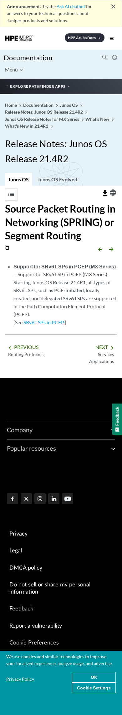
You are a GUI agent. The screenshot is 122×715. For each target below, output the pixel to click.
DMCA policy (25, 568)
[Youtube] (67, 499)
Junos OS (18, 179)
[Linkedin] (53, 499)
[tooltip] (105, 193)
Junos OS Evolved (57, 179)
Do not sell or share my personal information (49, 588)
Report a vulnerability (35, 626)
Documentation (28, 57)
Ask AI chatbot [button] (71, 6)
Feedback (21, 609)
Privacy (18, 534)
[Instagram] (40, 499)
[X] (26, 499)
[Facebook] (12, 499)
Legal (15, 551)
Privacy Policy (20, 679)
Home (11, 105)
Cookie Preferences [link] (34, 643)
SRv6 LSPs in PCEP (43, 322)
